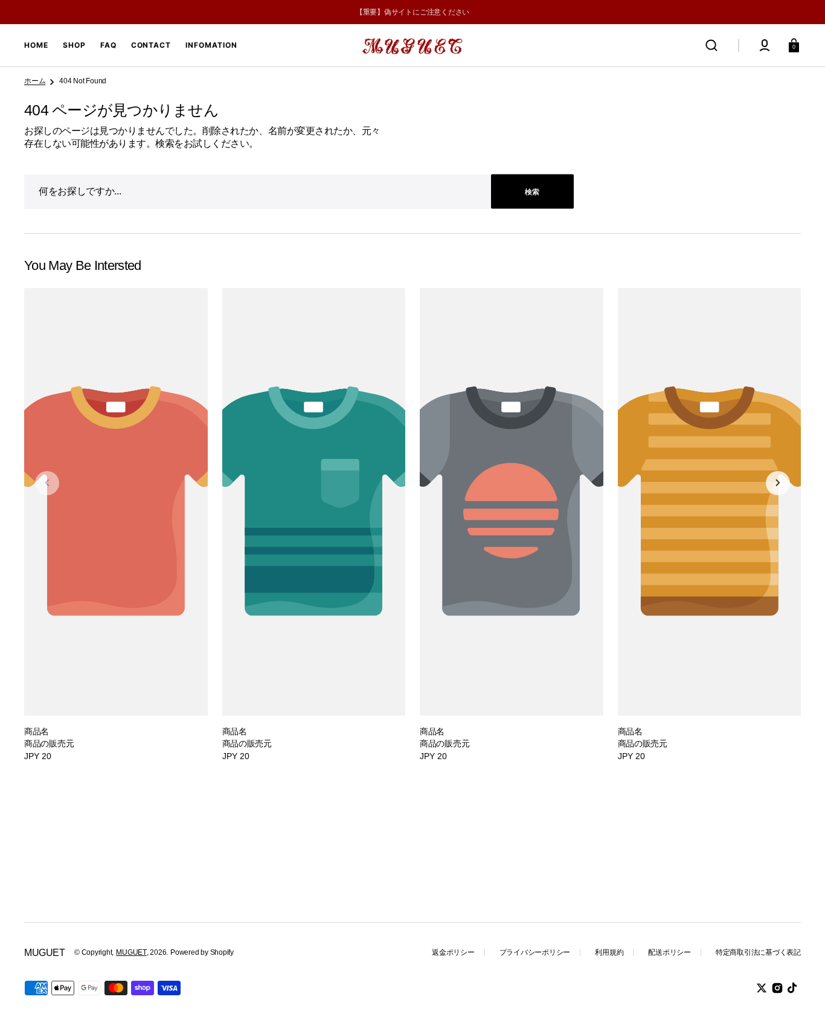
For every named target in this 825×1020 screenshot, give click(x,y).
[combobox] (299, 192)
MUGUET (131, 952)
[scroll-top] (799, 994)
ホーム (34, 81)
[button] (711, 45)
